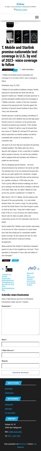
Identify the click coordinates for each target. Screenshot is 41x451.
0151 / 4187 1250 (14, 436)
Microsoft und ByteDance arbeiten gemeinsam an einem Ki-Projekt (31, 279)
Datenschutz (9, 393)
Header (15, 260)
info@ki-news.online (15, 432)
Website (5, 361)
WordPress (23, 444)
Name (4, 340)
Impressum (9, 389)
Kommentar (6, 306)
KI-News (20, 4)
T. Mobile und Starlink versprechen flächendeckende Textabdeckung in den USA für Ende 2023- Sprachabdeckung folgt (8, 282)
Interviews (8, 409)
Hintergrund (9, 404)
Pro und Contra (10, 413)
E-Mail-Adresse (8, 350)
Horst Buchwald (28, 69)
